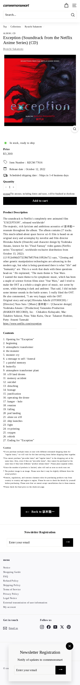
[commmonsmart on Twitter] (62, 627)
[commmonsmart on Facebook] (49, 627)
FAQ (5, 576)
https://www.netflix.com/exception (22, 323)
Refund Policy (11, 580)
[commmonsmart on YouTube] (55, 627)
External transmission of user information (25, 602)
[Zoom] (74, 128)
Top (5, 26)
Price (6, 149)
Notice (6, 567)
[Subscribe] (68, 542)
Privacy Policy (11, 593)
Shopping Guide (12, 572)
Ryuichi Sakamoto (33, 26)
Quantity (9, 181)
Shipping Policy (11, 585)
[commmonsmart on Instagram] (42, 627)
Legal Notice (10, 598)
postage (6, 193)
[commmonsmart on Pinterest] (69, 627)
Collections (15, 26)
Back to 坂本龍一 (43, 511)
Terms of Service (12, 589)
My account (9, 607)
